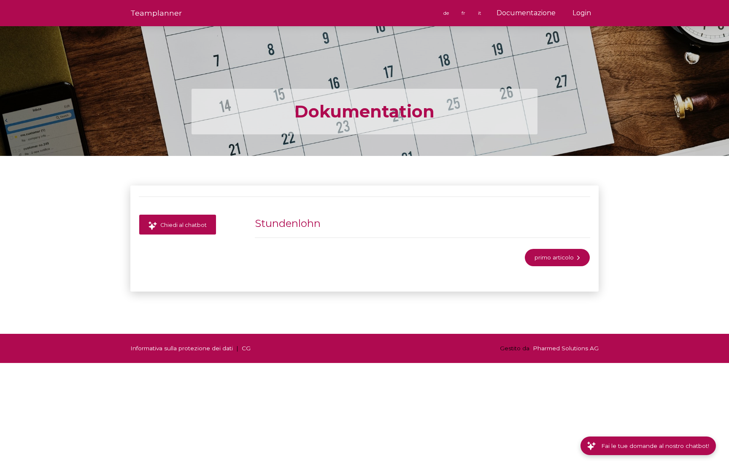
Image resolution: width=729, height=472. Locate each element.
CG (246, 348)
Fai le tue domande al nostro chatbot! (655, 445)
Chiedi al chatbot (183, 225)
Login (581, 13)
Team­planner (156, 12)
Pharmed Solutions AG (566, 348)
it (480, 13)
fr (464, 13)
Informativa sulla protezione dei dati (181, 348)
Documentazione (526, 13)
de (446, 13)
